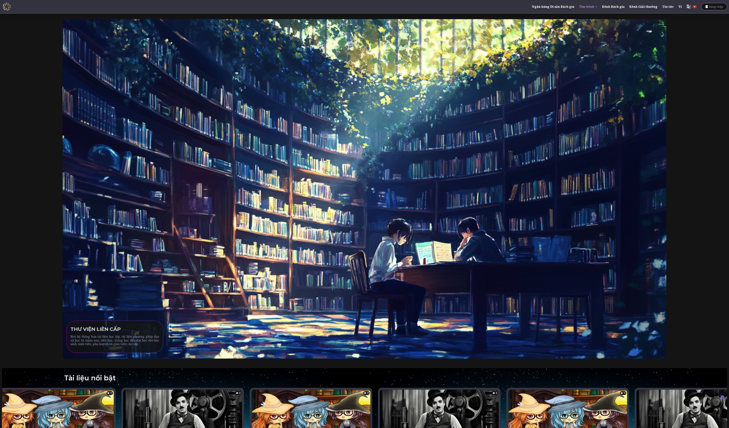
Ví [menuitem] (680, 7)
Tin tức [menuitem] (668, 7)
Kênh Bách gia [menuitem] (613, 7)
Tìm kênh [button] (586, 7)
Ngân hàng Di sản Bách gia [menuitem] (553, 7)
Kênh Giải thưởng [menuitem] (643, 7)
